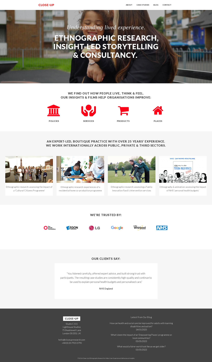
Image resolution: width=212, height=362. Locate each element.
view (29, 169)
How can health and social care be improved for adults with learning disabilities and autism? (141, 325)
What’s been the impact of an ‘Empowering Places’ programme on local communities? (141, 336)
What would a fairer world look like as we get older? (141, 346)
